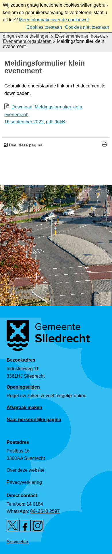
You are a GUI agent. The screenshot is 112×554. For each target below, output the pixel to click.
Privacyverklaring (24, 482)
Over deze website (26, 470)
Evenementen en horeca (80, 36)
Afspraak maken (24, 407)
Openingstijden (23, 386)
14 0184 (34, 504)
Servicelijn (17, 541)
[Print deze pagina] (104, 144)
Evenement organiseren (27, 41)
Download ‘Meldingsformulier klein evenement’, (43, 114)
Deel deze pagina (25, 145)
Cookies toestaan (44, 27)
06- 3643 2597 (45, 511)
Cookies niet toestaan (87, 27)
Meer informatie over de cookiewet (54, 19)
